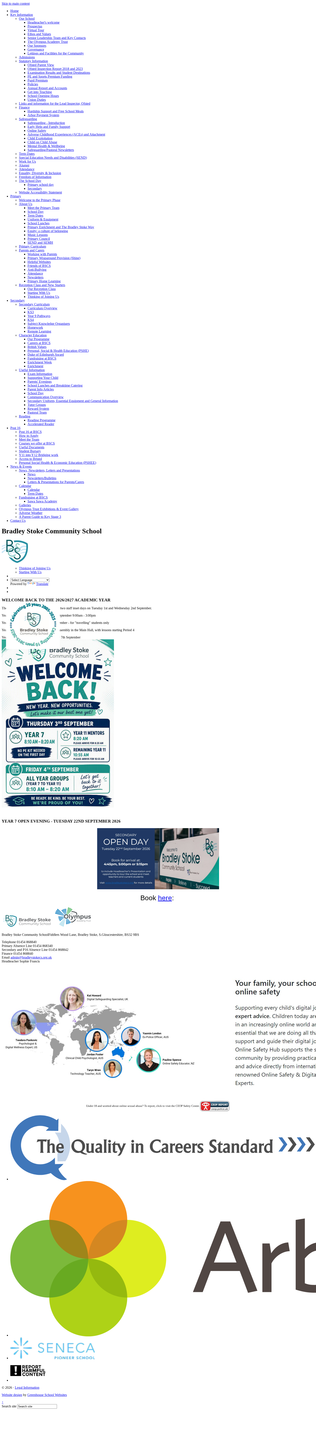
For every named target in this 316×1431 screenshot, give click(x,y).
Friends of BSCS (39, 266)
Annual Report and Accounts (47, 88)
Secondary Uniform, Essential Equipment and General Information (73, 401)
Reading (24, 416)
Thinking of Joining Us (43, 296)
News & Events (21, 466)
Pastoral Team (37, 412)
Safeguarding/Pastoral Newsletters (51, 150)
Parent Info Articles (41, 389)
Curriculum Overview (42, 308)
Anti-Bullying (37, 269)
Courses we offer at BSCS (37, 443)
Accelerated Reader (41, 424)
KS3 (31, 312)
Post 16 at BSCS (30, 432)
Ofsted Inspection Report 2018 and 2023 (55, 69)
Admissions (27, 57)
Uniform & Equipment (43, 219)
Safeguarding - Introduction (46, 123)
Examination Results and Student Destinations (59, 72)
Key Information (21, 15)
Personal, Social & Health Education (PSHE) (58, 350)
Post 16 (15, 428)
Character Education (33, 335)
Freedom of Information (35, 177)
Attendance (26, 169)
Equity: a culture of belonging (48, 231)
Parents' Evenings (40, 381)
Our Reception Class (42, 289)
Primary (15, 196)
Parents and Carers (31, 250)
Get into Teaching (40, 92)
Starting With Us (39, 293)
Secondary (35, 188)
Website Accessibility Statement (40, 192)
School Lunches (38, 223)
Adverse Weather (30, 513)
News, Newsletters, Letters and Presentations (49, 470)
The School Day (30, 181)
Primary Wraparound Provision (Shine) (54, 258)
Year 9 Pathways (39, 316)
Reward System (38, 408)
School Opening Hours (43, 96)
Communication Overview (46, 397)
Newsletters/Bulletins (42, 478)
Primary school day (41, 184)
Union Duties (37, 99)
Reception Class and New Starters (42, 285)
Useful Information (32, 370)
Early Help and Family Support (49, 127)
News (31, 474)
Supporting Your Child (43, 378)
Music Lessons (38, 235)
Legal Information (27, 1387)
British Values (37, 347)
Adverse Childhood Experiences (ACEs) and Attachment (66, 134)
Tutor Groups (37, 405)
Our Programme (38, 339)
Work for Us (27, 161)
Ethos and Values (39, 34)
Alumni (24, 165)
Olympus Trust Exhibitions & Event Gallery (49, 509)
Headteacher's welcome (44, 22)
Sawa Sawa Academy (42, 501)
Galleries (25, 505)
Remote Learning (39, 331)
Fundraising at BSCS (42, 358)
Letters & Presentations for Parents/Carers (56, 482)
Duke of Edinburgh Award (46, 354)
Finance (24, 107)
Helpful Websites (39, 262)
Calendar (25, 486)
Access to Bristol (30, 459)
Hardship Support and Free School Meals (56, 111)
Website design (12, 1395)
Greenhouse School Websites (47, 1395)
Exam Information (40, 374)
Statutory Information (33, 61)
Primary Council (39, 239)
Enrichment (35, 366)
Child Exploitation (40, 138)
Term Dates (27, 154)
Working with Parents (42, 254)
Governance (36, 49)
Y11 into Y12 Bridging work (38, 455)
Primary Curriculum (32, 246)
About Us (25, 204)
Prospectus (35, 26)
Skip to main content (16, 3)
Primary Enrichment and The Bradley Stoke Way (61, 227)
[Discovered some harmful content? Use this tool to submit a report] (28, 1380)
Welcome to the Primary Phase (39, 200)
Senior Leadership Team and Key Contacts (57, 38)
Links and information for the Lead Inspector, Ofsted (54, 103)
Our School (27, 18)
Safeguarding (28, 119)
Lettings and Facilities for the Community (56, 53)
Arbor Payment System (43, 115)
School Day (36, 211)
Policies (33, 84)
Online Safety (37, 130)
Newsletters (35, 277)
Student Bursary (30, 451)
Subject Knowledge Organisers (49, 323)
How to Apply (28, 435)
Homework (35, 327)
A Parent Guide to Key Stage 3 (40, 517)
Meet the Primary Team (43, 208)
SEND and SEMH (40, 242)
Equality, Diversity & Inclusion (40, 173)
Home (14, 11)
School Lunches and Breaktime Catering (55, 385)
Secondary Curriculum (34, 304)
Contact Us (18, 520)
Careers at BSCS (39, 343)
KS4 (31, 320)
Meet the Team (29, 439)
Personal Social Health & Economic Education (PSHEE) (57, 462)
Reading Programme (41, 420)
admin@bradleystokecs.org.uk (31, 957)
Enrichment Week (40, 362)
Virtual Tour (36, 30)
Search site (9, 1406)
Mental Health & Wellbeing (46, 146)
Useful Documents (31, 447)
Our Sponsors (37, 45)
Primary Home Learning (44, 281)
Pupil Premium (38, 80)
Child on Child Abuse (42, 142)
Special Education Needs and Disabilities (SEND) (53, 157)
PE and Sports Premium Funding (50, 76)
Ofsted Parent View (41, 65)
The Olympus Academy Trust (48, 42)
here (165, 898)
